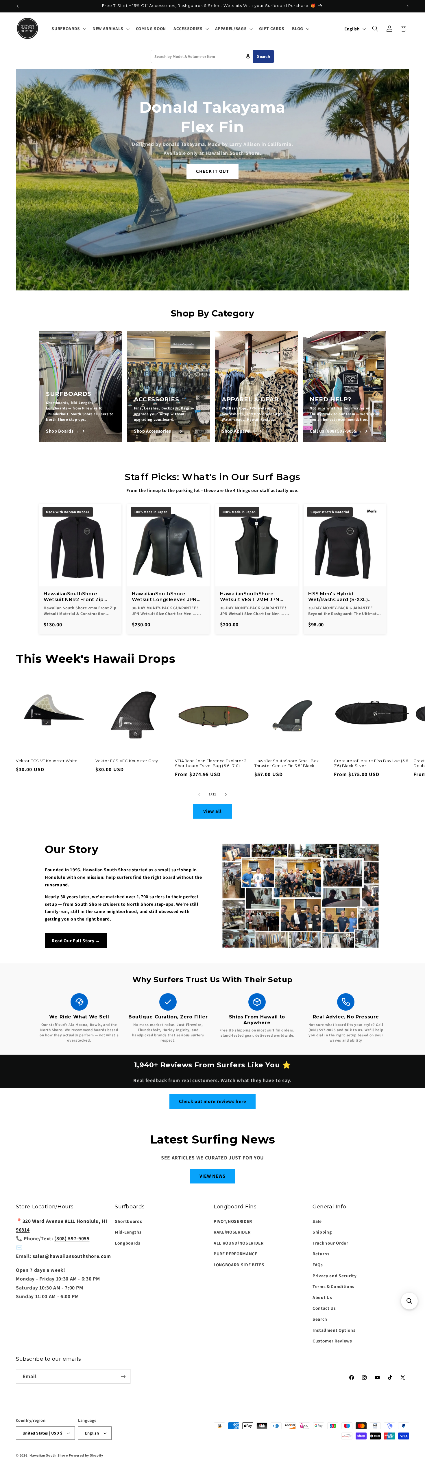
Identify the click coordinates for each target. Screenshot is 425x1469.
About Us (322, 1297)
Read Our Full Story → (76, 941)
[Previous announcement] (17, 6)
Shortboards (128, 1221)
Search (263, 56)
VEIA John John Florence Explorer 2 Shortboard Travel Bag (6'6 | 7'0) (210, 763)
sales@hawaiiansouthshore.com (72, 1256)
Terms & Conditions (333, 1286)
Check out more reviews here (212, 1101)
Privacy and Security (334, 1275)
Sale (317, 1221)
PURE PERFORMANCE (235, 1253)
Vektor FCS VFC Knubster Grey (126, 760)
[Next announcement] (407, 6)
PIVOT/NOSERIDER (233, 1221)
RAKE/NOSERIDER (232, 1232)
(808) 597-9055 (71, 1238)
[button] (68, 28)
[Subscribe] (123, 1376)
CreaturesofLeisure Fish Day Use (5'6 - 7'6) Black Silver (372, 763)
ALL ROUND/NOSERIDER (239, 1243)
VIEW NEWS (212, 1176)
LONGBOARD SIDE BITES (239, 1264)
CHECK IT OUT (212, 171)
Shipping (322, 1232)
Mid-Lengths (128, 1232)
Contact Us (324, 1308)
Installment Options (334, 1330)
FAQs (318, 1264)
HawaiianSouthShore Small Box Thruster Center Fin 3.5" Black (286, 763)
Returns (321, 1253)
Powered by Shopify (86, 1455)
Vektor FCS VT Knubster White (47, 760)
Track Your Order (330, 1243)
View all (212, 811)
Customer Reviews (332, 1341)
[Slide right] (225, 794)
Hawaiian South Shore (48, 1455)
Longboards (128, 1243)
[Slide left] (199, 794)
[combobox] (202, 56)
